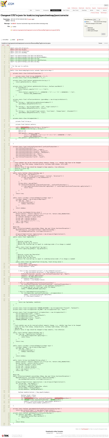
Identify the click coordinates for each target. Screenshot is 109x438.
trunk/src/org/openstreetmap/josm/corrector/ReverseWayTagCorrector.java (33, 30)
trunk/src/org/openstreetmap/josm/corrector (48, 15)
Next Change (104, 12)
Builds (91, 10)
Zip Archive (59, 433)
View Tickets (66, 10)
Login (69, 8)
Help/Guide (81, 8)
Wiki (31, 10)
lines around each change (100, 21)
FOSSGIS (73, 435)
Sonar (98, 10)
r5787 (8, 45)
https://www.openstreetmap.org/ (100, 435)
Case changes (91, 29)
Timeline (37, 10)
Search (105, 10)
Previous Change (95, 12)
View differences (88, 19)
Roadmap (84, 10)
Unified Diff (49, 433)
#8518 (14, 23)
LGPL (103, 436)
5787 (13, 15)
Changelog (46, 10)
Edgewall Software (17, 436)
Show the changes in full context (94, 23)
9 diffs (57, 30)
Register (94, 8)
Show (87, 21)
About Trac (88, 8)
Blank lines (90, 27)
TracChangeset (84, 429)
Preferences (74, 8)
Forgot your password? (102, 8)
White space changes (93, 30)
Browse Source (56, 10)
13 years (29, 19)
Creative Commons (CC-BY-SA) (74, 436)
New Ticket (75, 10)
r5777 (3, 45)
